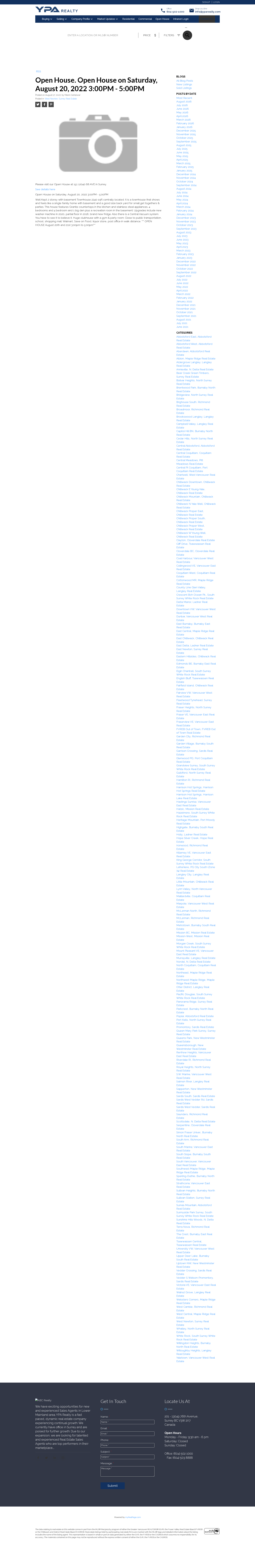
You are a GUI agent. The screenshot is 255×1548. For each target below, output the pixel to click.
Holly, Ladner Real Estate (191, 834)
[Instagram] (63, 1458)
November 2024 (186, 177)
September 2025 (186, 141)
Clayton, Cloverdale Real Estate (195, 540)
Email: (104, 1428)
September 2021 (186, 315)
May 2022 (182, 286)
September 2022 (186, 272)
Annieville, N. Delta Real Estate (195, 369)
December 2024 (186, 174)
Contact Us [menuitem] (207, 18)
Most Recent (184, 97)
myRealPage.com (133, 1517)
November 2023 (186, 221)
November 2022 (186, 264)
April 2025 (182, 159)
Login (216, 2)
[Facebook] (38, 1458)
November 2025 (186, 134)
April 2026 (182, 116)
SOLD (190, 27)
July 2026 (182, 105)
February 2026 (185, 123)
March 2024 (183, 206)
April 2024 (182, 203)
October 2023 (184, 224)
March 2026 (183, 119)
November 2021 (186, 308)
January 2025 (184, 170)
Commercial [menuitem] (145, 19)
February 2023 (185, 254)
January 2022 (184, 301)
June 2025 (182, 152)
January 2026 (184, 127)
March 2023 (183, 250)
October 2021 (184, 312)
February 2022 (185, 297)
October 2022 (184, 268)
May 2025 (182, 156)
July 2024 (181, 192)
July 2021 (181, 323)
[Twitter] (46, 1458)
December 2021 (186, 304)
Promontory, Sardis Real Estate (195, 1027)
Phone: (104, 1439)
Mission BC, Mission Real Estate (195, 932)
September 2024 (186, 185)
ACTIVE (179, 27)
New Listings (184, 84)
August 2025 (183, 145)
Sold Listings (184, 87)
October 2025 (184, 137)
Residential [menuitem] (128, 19)
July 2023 (181, 235)
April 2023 (182, 246)
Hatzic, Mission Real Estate (192, 808)
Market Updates (106, 19)
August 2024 (183, 188)
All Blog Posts (184, 80)
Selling (60, 19)
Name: (104, 1416)
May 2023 (182, 243)
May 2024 (182, 199)
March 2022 (183, 294)
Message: (106, 1463)
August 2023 (183, 232)
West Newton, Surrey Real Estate (61, 98)
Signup (206, 2)
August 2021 (183, 319)
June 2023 (182, 239)
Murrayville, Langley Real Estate (195, 957)
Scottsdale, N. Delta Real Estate (195, 1121)
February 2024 (185, 210)
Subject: (105, 1451)
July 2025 (182, 148)
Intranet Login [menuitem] (181, 19)
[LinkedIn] (55, 1458)
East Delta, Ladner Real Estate (195, 645)
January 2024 (184, 214)
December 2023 (186, 217)
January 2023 (184, 257)
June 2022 (182, 283)
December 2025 (186, 130)
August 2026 (184, 101)
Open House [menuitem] (162, 19)
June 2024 (182, 195)
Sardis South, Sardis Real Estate (195, 1096)
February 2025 (185, 166)
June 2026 (182, 108)
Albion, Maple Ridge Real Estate (195, 358)
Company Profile (80, 19)
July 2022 (181, 279)
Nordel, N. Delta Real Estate (193, 961)
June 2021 (182, 326)
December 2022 (186, 261)
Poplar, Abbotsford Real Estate (195, 1016)
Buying (45, 19)
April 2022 (182, 290)
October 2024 (184, 181)
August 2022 (183, 275)
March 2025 (183, 163)
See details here (45, 189)
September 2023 (186, 228)
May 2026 (182, 112)
